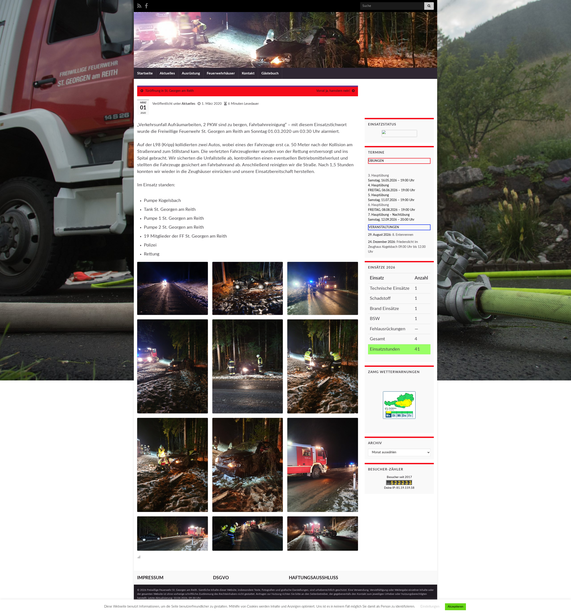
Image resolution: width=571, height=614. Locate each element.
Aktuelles (167, 73)
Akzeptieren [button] (455, 606)
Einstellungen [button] (429, 606)
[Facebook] (146, 5)
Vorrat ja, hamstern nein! (333, 90)
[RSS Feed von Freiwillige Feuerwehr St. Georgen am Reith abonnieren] (139, 5)
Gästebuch (270, 73)
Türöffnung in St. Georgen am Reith (169, 90)
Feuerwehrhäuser (221, 73)
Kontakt (248, 73)
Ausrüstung (191, 73)
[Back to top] (561, 604)
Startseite (145, 73)
